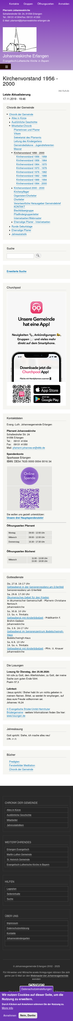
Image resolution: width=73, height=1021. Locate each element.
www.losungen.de (16, 715)
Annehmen (9, 1015)
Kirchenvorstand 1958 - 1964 (31, 160)
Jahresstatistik (19, 234)
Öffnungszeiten (45, 3)
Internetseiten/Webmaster (27, 218)
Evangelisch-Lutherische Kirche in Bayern (28, 864)
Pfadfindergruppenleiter (26, 214)
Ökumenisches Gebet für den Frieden (28, 597)
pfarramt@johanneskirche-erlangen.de (30, 20)
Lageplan (11, 889)
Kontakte (14, 3)
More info (7, 1008)
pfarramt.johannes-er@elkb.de (29, 447)
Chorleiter (19, 199)
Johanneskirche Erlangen (26, 56)
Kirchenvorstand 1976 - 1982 (31, 172)
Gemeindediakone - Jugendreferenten (34, 145)
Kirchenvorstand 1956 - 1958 (31, 156)
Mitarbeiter (12, 820)
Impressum (12, 923)
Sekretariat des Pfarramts (27, 137)
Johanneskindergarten (18, 938)
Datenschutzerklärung (18, 928)
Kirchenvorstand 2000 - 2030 (29, 188)
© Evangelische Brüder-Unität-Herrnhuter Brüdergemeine (28, 710)
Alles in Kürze (19, 118)
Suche (10, 899)
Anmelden (63, 3)
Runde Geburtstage (22, 226)
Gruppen (28, 3)
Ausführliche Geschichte (24, 122)
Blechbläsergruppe (24, 210)
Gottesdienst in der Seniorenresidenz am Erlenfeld (35, 587)
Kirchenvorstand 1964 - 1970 (31, 164)
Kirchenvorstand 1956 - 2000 (29, 152)
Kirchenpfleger (21, 191)
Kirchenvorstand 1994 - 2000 (31, 183)
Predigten (14, 761)
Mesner (18, 149)
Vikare (17, 133)
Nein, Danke (28, 1015)
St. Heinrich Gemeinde (18, 859)
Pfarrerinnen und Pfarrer (27, 129)
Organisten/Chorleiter (25, 195)
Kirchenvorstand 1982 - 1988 (31, 175)
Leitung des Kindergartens (28, 141)
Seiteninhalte (13, 894)
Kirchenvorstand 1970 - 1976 (31, 168)
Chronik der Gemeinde (21, 114)
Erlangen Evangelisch (18, 849)
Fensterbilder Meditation (22, 765)
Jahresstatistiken (15, 825)
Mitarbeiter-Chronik (22, 125)
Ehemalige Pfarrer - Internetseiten (32, 222)
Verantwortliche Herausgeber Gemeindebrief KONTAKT (37, 204)
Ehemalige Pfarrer (21, 230)
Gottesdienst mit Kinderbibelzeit (25, 617)
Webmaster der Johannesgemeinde (49, 975)
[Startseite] (19, 40)
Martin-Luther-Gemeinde (19, 854)
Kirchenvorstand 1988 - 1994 (31, 179)
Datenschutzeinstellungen (36, 989)
